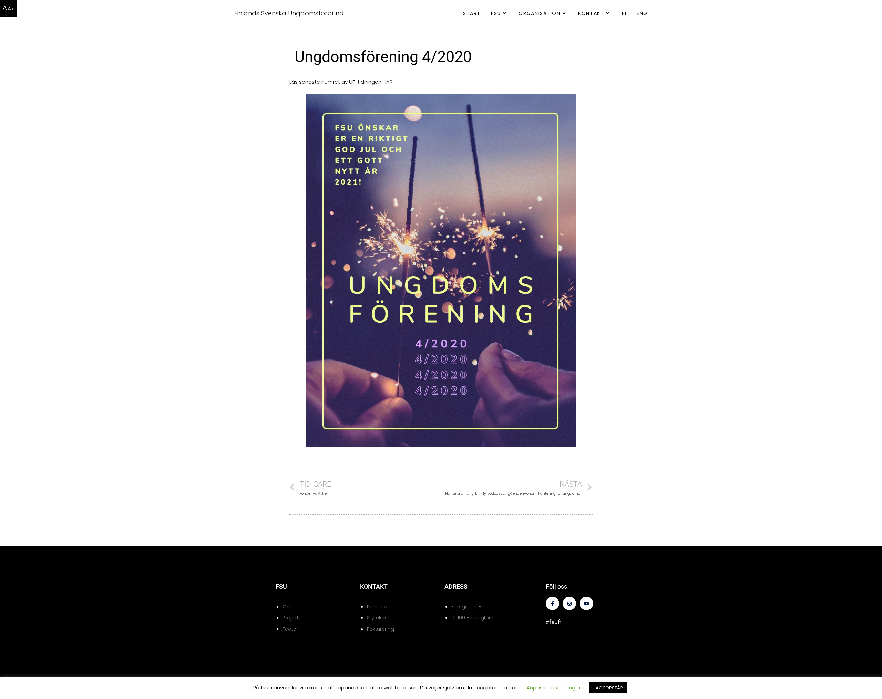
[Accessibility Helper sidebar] (8, 8)
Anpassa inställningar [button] (553, 687)
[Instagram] (569, 603)
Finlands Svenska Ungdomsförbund (289, 13)
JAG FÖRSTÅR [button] (608, 688)
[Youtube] (586, 603)
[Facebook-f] (552, 603)
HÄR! (388, 81)
